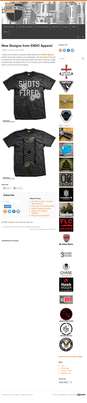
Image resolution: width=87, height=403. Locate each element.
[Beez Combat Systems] (66, 246)
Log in (63, 366)
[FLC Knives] (66, 231)
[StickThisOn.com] (66, 305)
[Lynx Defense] (64, 126)
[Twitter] (10, 211)
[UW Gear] (66, 107)
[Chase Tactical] (66, 275)
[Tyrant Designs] (66, 141)
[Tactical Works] (66, 320)
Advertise (55, 26)
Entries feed (65, 368)
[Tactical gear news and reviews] (15, 21)
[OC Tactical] (66, 186)
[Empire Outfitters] (66, 92)
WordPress (64, 395)
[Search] (83, 58)
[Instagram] (18, 211)
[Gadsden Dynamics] (66, 122)
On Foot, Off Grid (42, 26)
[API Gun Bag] (66, 156)
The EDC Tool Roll (25, 26)
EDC (22, 50)
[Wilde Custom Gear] (66, 350)
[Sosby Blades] (66, 260)
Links (5, 32)
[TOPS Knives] (66, 171)
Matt (4, 50)
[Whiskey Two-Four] (66, 335)
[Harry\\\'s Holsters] (66, 201)
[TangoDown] (66, 216)
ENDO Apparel (8, 222)
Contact (66, 26)
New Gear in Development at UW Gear (42, 229)
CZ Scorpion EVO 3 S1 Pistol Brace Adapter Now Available (21, 227)
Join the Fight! (9, 26)
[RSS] (5, 211)
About (74, 26)
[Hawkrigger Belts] (66, 290)
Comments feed (66, 371)
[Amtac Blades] (66, 77)
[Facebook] (14, 211)
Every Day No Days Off (24, 222)
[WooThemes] (81, 395)
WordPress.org (66, 373)
